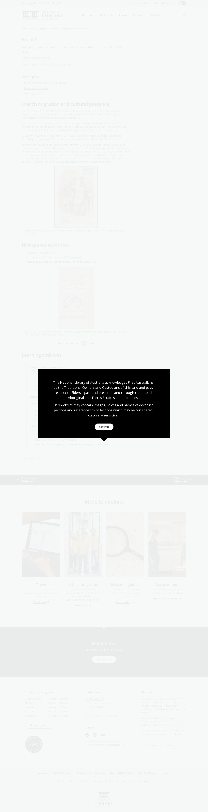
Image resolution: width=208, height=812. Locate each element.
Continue (104, 426)
